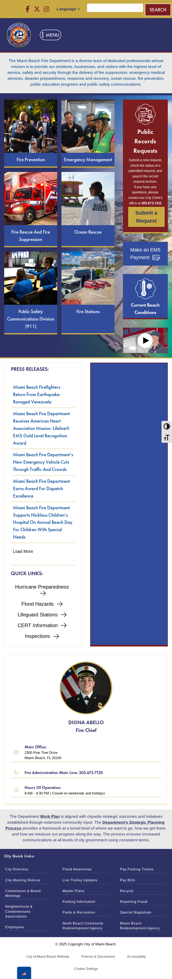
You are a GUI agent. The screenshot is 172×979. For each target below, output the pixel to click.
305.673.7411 (151, 203)
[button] (27, 9)
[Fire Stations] (88, 292)
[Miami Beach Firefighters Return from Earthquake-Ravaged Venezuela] (43, 394)
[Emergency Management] (88, 133)
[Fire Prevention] (30, 133)
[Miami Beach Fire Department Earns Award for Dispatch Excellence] (43, 488)
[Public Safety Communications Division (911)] (30, 292)
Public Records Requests (145, 141)
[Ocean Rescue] (88, 209)
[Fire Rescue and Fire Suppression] (30, 209)
